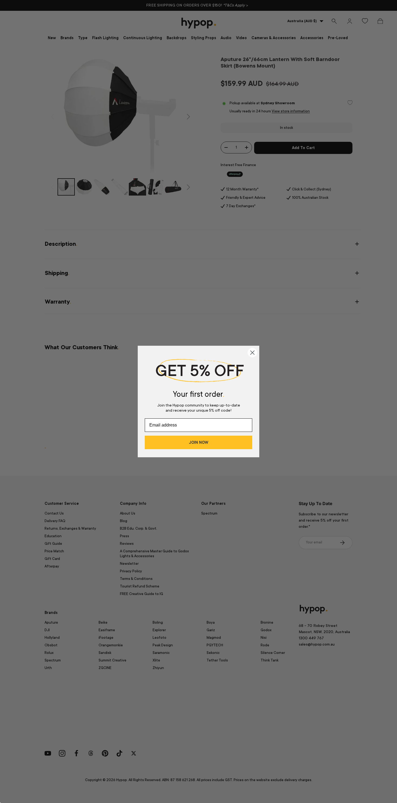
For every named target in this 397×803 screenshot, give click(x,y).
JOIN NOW (198, 442)
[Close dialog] (252, 352)
